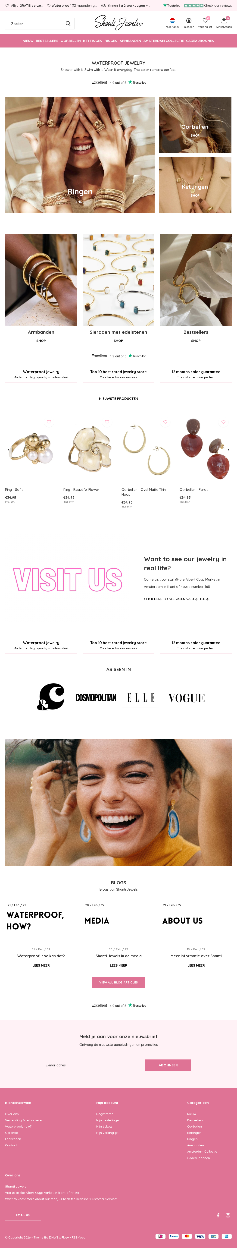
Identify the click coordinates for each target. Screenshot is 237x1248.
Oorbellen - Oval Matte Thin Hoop (144, 492)
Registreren (104, 1114)
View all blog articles (118, 982)
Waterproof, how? (18, 1126)
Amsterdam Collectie (163, 40)
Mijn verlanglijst (107, 1133)
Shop (41, 340)
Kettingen (92, 40)
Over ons (12, 1114)
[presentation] (8, 450)
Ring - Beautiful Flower (81, 489)
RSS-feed (78, 1237)
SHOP (79, 202)
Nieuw (28, 40)
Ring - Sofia (14, 489)
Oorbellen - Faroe (194, 489)
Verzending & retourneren (24, 1120)
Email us (23, 1215)
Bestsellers (47, 40)
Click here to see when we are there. (177, 599)
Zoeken (68, 23)
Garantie (11, 1133)
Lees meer (41, 965)
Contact (11, 1145)
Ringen (111, 40)
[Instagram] (228, 1215)
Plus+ (65, 1237)
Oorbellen (71, 40)
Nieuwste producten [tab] (118, 398)
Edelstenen (13, 1139)
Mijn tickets (104, 1126)
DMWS (53, 1237)
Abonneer (168, 1065)
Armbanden (130, 40)
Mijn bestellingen (108, 1120)
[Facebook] (218, 1215)
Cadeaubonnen (200, 40)
